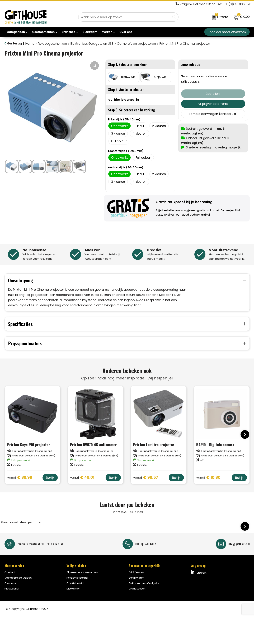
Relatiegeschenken (52, 43)
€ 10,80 (208, 477)
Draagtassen (137, 588)
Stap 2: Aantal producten (126, 89)
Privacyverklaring (77, 577)
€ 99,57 (145, 477)
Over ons (10, 583)
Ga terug (14, 43)
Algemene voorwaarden (82, 572)
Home (29, 43)
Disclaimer (73, 588)
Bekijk (50, 477)
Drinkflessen (136, 572)
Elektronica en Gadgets (144, 583)
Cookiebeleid (75, 583)
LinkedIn (201, 572)
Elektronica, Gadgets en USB (92, 43)
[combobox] (124, 17)
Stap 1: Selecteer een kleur (127, 64)
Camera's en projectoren (136, 43)
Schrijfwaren (136, 577)
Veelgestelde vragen (18, 577)
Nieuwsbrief (11, 588)
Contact (10, 572)
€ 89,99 (19, 477)
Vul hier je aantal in (123, 99)
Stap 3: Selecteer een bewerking (131, 109)
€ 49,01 (82, 477)
